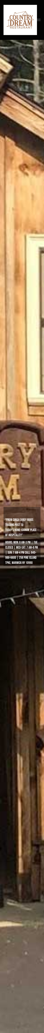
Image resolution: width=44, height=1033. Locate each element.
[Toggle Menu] (39, 20)
